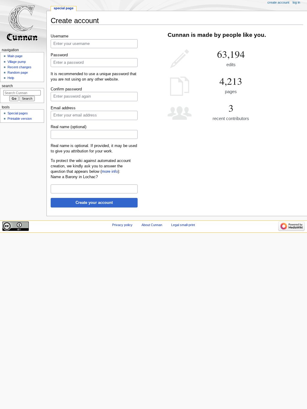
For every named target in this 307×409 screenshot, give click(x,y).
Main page (14, 56)
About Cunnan (152, 225)
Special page (63, 8)
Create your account (94, 203)
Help (10, 78)
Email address (63, 108)
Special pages (17, 113)
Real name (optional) (68, 127)
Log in (296, 2)
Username (59, 36)
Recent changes (19, 67)
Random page (17, 72)
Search (7, 86)
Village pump (16, 61)
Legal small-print (183, 225)
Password (59, 55)
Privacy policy (122, 225)
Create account (278, 2)
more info (110, 171)
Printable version (19, 118)
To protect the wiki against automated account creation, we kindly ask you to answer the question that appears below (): (91, 166)
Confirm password (66, 89)
